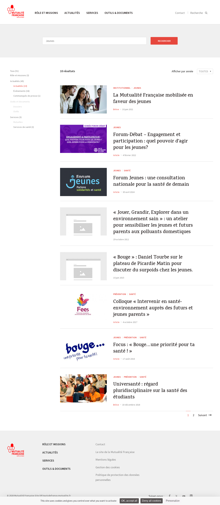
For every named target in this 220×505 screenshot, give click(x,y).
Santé (127, 170)
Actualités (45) (17, 81)
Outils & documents (119, 13)
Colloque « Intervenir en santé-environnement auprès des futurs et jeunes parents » (153, 308)
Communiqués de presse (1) (26, 95)
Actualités (72, 13)
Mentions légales (106, 459)
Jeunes (137, 87)
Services (92, 13)
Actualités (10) (20, 86)
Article (116, 155)
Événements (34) (21, 91)
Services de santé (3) (23, 127)
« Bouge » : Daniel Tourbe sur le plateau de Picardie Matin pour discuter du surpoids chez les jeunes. (153, 264)
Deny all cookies (151, 500)
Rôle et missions (46, 13)
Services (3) (16, 117)
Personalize (173, 500)
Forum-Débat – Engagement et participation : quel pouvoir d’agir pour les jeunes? (150, 141)
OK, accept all (129, 500)
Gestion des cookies (108, 467)
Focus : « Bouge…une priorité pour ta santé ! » (154, 348)
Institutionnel (121, 87)
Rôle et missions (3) (19, 75)
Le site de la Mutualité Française (115, 452)
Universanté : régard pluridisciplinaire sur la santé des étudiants (150, 391)
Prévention (119, 294)
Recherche (196, 13)
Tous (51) (14, 71)
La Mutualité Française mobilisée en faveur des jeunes (153, 99)
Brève (116, 109)
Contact (180, 13)
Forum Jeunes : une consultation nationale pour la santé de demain (151, 181)
